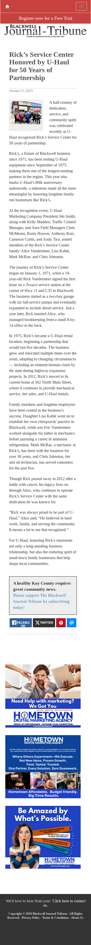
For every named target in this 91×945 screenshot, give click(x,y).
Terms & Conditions (55, 917)
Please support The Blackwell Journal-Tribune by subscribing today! (41, 601)
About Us (77, 917)
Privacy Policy (31, 917)
